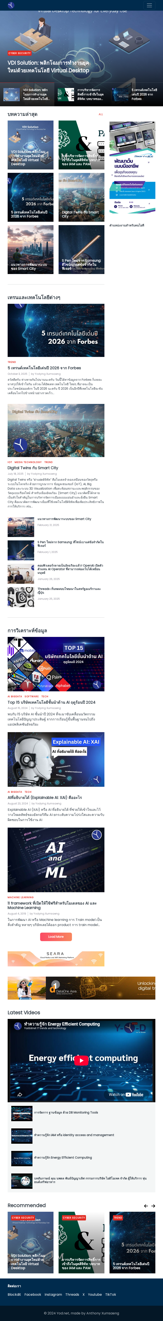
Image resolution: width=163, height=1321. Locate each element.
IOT (10, 60)
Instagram (53, 1294)
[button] (146, 1206)
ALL (101, 114)
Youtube (95, 1294)
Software (32, 696)
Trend (53, 60)
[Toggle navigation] (149, 5)
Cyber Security (23, 1217)
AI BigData (15, 696)
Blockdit (14, 1294)
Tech (44, 696)
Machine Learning (21, 897)
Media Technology (30, 60)
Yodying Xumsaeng (48, 374)
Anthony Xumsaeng (102, 1313)
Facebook (32, 1294)
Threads (72, 1294)
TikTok (110, 1294)
